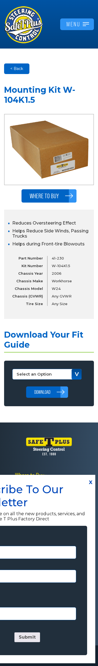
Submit (27, 637)
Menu (73, 24)
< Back (16, 68)
